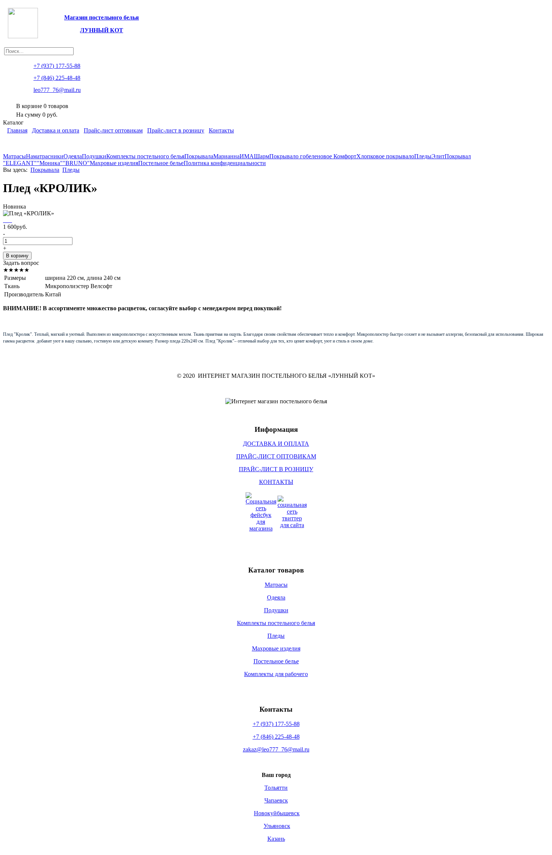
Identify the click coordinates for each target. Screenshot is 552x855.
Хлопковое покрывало (385, 156)
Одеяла (72, 156)
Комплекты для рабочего (276, 674)
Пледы (422, 156)
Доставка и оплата (55, 130)
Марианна (226, 156)
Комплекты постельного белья (145, 156)
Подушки (94, 156)
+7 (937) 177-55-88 (276, 724)
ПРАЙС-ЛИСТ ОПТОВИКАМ (276, 456)
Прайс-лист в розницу (175, 130)
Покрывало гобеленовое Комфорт (312, 156)
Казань (276, 838)
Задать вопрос (21, 263)
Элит (438, 156)
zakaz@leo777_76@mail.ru (276, 749)
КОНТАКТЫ (276, 482)
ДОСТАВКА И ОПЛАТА (276, 443)
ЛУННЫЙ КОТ (101, 30)
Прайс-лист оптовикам (113, 130)
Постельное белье (161, 163)
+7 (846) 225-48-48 (276, 736)
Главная (17, 130)
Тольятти (276, 787)
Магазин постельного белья (101, 17)
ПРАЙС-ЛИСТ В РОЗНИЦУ (276, 469)
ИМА (247, 156)
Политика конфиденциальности (225, 163)
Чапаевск (276, 800)
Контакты (221, 130)
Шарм (261, 156)
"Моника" (50, 163)
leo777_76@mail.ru (57, 90)
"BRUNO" (76, 163)
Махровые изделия (114, 163)
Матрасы (14, 156)
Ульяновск (277, 826)
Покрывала (198, 156)
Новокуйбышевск (277, 813)
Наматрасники (44, 156)
